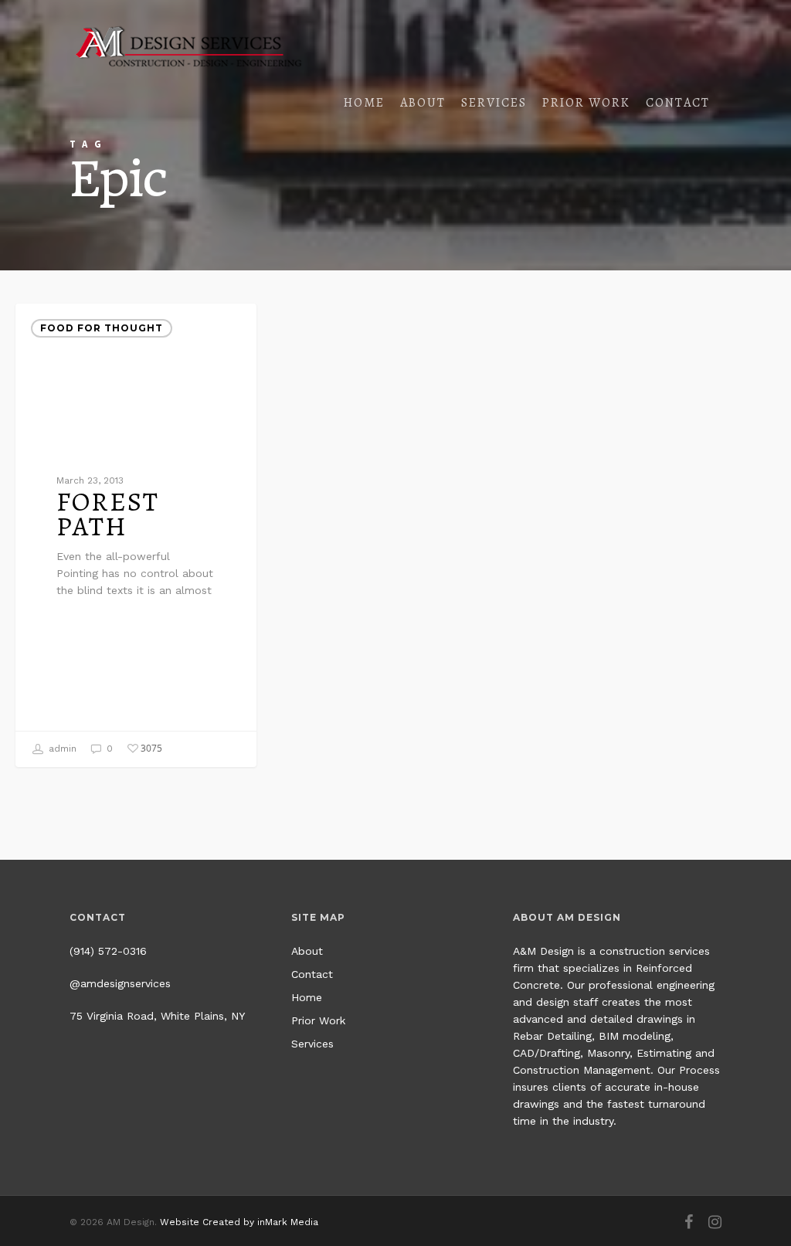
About (423, 102)
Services (494, 102)
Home (364, 102)
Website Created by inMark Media (239, 1222)
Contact (678, 102)
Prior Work (586, 102)
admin (61, 748)
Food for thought (101, 328)
